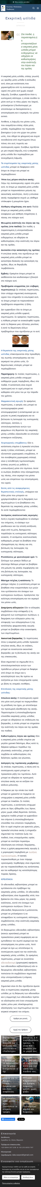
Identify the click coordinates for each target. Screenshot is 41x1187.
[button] (33, 8)
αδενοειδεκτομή (8, 962)
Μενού (38, 8)
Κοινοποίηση (9, 1119)
